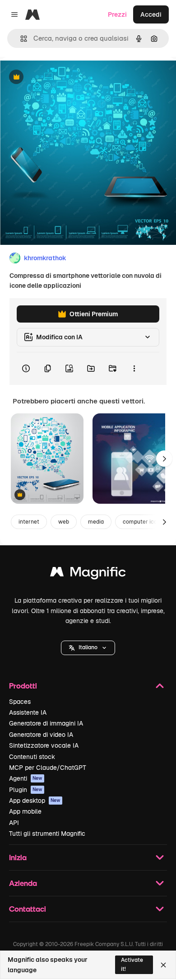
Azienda (23, 883)
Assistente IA (27, 712)
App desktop (34, 800)
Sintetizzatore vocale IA (44, 745)
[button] (88, 648)
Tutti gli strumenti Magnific (47, 833)
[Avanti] (164, 458)
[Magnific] (88, 574)
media (96, 521)
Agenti (25, 778)
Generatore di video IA (41, 735)
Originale (59, 77)
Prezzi (117, 14)
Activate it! (132, 964)
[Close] (163, 965)
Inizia (18, 857)
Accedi (151, 14)
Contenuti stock (32, 757)
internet (29, 521)
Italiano (88, 647)
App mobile (25, 811)
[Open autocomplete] (20, 38)
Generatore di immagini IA (46, 723)
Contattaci (27, 908)
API (14, 823)
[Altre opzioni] (134, 369)
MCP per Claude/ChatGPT (47, 768)
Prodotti (23, 685)
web (63, 521)
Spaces (20, 702)
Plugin (25, 790)
